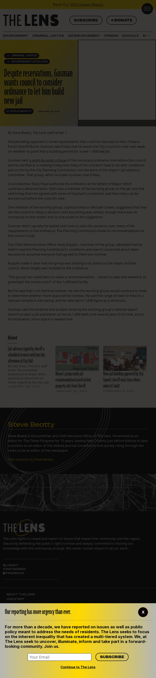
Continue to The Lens (78, 667)
